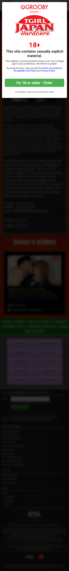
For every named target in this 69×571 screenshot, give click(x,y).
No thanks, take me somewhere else (34, 92)
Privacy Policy (48, 70)
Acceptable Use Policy (25, 70)
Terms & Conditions (52, 68)
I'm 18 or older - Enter (34, 83)
